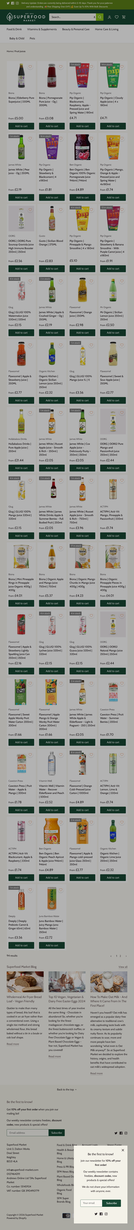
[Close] (122, 1150)
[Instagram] (106, 1214)
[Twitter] (96, 1214)
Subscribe (111, 1203)
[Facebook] (101, 1214)
